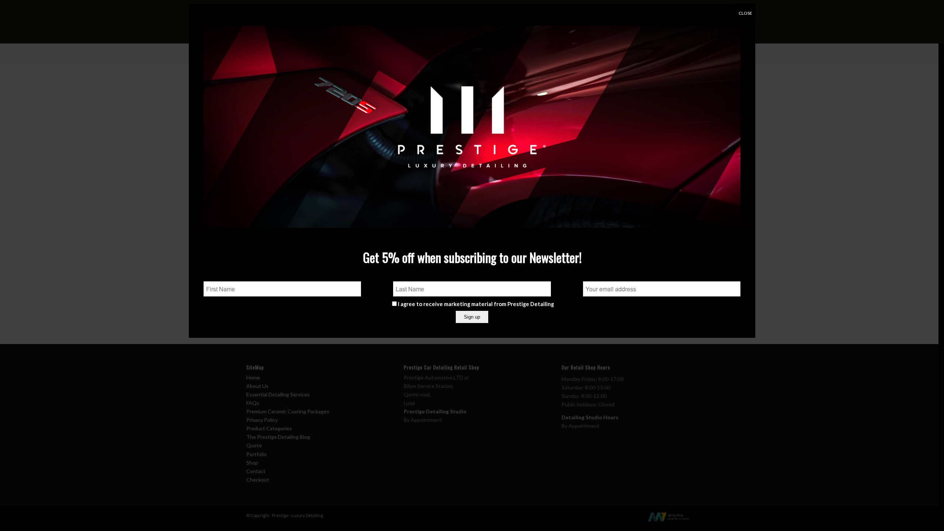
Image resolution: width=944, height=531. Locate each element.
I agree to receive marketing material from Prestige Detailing (476, 304)
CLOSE (745, 13)
